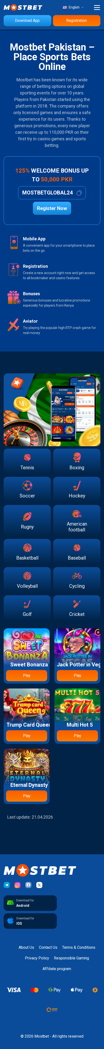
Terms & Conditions (78, 947)
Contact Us (48, 947)
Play (26, 675)
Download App (27, 20)
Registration (76, 20)
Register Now (52, 208)
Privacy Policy (37, 958)
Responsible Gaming (71, 958)
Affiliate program (57, 968)
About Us (26, 947)
